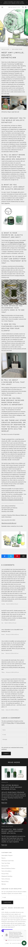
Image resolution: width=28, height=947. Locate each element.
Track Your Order (5, 863)
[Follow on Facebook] (2, 936)
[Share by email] (23, 556)
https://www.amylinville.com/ (8, 523)
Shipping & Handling (6, 876)
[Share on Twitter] (11, 556)
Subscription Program (6, 855)
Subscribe (7, 902)
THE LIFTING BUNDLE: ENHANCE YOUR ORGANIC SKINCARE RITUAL (11, 787)
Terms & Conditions (6, 871)
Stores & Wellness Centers (8, 868)
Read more (4, 802)
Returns (3, 858)
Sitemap (3, 884)
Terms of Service (20, 723)
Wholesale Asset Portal (7, 860)
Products (4, 782)
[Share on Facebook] (4, 556)
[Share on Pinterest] (17, 556)
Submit (6, 753)
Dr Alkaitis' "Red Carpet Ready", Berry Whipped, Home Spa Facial (12, 831)
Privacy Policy (10, 723)
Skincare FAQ (4, 866)
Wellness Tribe (17, 49)
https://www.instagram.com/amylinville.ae (12, 500)
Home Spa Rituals (7, 826)
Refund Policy (5, 881)
